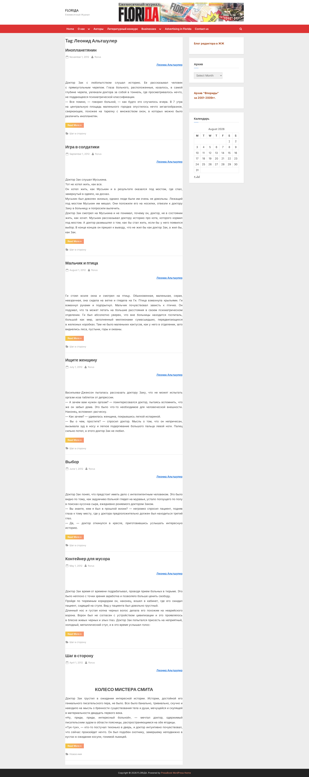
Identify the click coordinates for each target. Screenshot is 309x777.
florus (98, 56)
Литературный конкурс (122, 28)
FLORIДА (72, 10)
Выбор (72, 461)
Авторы (98, 28)
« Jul (197, 176)
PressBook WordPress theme (176, 773)
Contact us (202, 28)
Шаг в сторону (78, 133)
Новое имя (76, 754)
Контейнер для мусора (87, 558)
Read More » (76, 125)
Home (70, 28)
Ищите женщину (81, 360)
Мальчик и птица (81, 263)
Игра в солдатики (82, 146)
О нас (81, 28)
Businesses (148, 28)
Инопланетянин (81, 50)
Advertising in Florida (178, 28)
